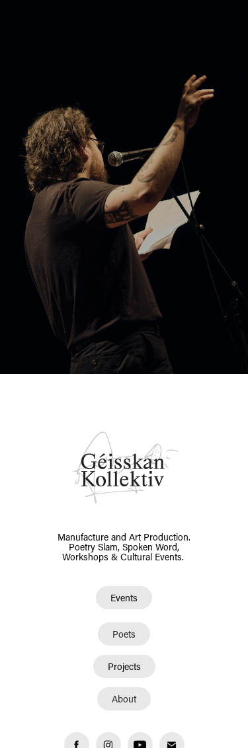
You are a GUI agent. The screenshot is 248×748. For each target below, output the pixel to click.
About (124, 698)
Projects (124, 666)
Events (124, 597)
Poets (124, 634)
